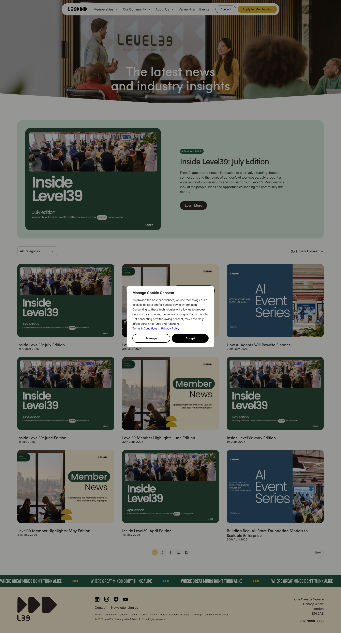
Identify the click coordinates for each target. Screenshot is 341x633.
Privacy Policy (170, 328)
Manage (151, 338)
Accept (190, 338)
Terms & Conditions (144, 328)
